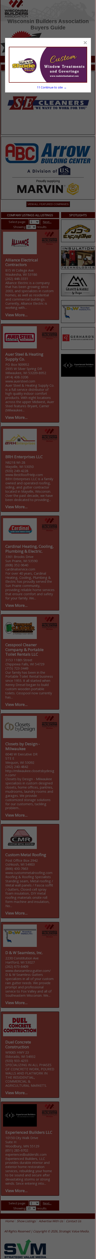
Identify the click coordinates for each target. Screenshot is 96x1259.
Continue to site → (52, 87)
